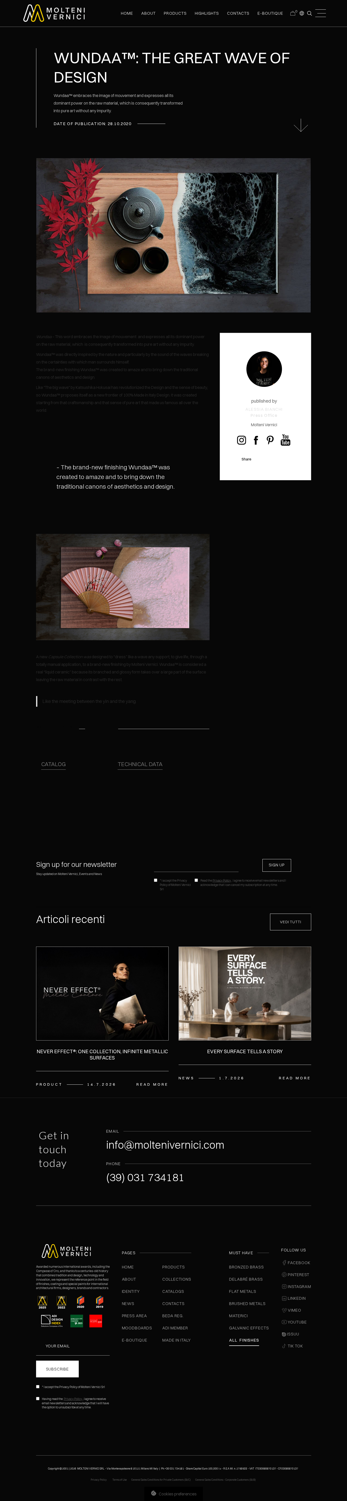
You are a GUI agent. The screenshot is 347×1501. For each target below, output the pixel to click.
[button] (301, 12)
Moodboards (137, 1327)
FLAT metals (242, 1291)
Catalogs (173, 1291)
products (175, 13)
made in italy (176, 1340)
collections (176, 1279)
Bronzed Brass (246, 1266)
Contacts (173, 1303)
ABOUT (148, 13)
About (129, 1279)
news (128, 1303)
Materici (238, 1315)
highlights (207, 13)
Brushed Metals (247, 1303)
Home (128, 1266)
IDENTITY (131, 1291)
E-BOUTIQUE (270, 13)
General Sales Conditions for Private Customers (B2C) (161, 1479)
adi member (175, 1327)
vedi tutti (290, 921)
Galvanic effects (249, 1327)
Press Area (134, 1315)
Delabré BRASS (246, 1279)
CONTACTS (238, 13)
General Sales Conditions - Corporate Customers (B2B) (225, 1479)
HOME (127, 13)
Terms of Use (119, 1479)
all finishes (244, 1340)
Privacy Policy (221, 880)
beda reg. (173, 1315)
